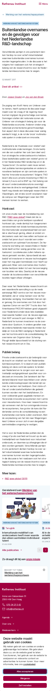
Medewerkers (8, 631)
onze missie (33, 560)
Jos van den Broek (34, 97)
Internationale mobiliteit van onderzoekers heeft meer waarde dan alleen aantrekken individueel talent (19, 538)
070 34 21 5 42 (13, 606)
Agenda (5, 619)
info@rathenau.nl (15, 610)
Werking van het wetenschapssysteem (25, 14)
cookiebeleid (29, 664)
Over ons (6, 625)
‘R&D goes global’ (16, 217)
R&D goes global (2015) (16, 478)
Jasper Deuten (15, 97)
